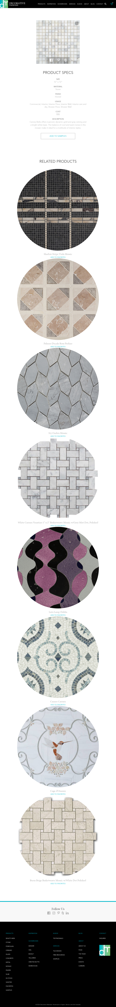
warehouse (33, 966)
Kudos (79, 4)
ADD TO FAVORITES (58, 257)
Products (41, 4)
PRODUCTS (9, 933)
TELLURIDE (32, 958)
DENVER (31, 946)
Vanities (9, 982)
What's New (10, 938)
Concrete (9, 958)
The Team (82, 954)
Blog (93, 4)
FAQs (80, 950)
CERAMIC (9, 950)
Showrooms (62, 4)
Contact (99, 4)
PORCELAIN (10, 946)
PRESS (81, 958)
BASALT (31, 954)
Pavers (8, 970)
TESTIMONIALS (58, 938)
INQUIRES (102, 938)
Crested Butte (34, 962)
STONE (8, 942)
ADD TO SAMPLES (58, 136)
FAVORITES (9, 986)
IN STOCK (9, 978)
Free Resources (59, 955)
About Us (82, 946)
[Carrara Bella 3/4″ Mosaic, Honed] (58, 42)
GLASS (8, 954)
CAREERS (82, 966)
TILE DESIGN (57, 951)
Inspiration (51, 4)
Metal (8, 962)
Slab (7, 974)
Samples (9, 990)
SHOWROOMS (33, 941)
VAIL (30, 950)
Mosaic (8, 966)
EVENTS (81, 962)
